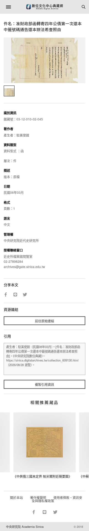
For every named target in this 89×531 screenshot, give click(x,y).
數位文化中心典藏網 (44, 7)
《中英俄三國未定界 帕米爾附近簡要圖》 (42, 476)
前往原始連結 (44, 321)
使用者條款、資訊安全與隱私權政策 (57, 499)
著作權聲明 (38, 497)
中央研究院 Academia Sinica (25, 526)
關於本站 (16, 497)
